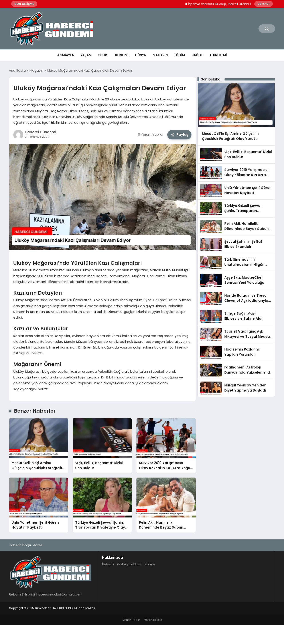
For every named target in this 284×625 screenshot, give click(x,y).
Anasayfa (65, 55)
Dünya (140, 55)
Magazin (160, 55)
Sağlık (197, 55)
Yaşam (86, 55)
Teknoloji (218, 55)
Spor (102, 55)
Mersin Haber (131, 620)
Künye (150, 564)
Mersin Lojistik (153, 620)
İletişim (108, 564)
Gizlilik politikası (129, 564)
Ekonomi (121, 55)
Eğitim (179, 55)
